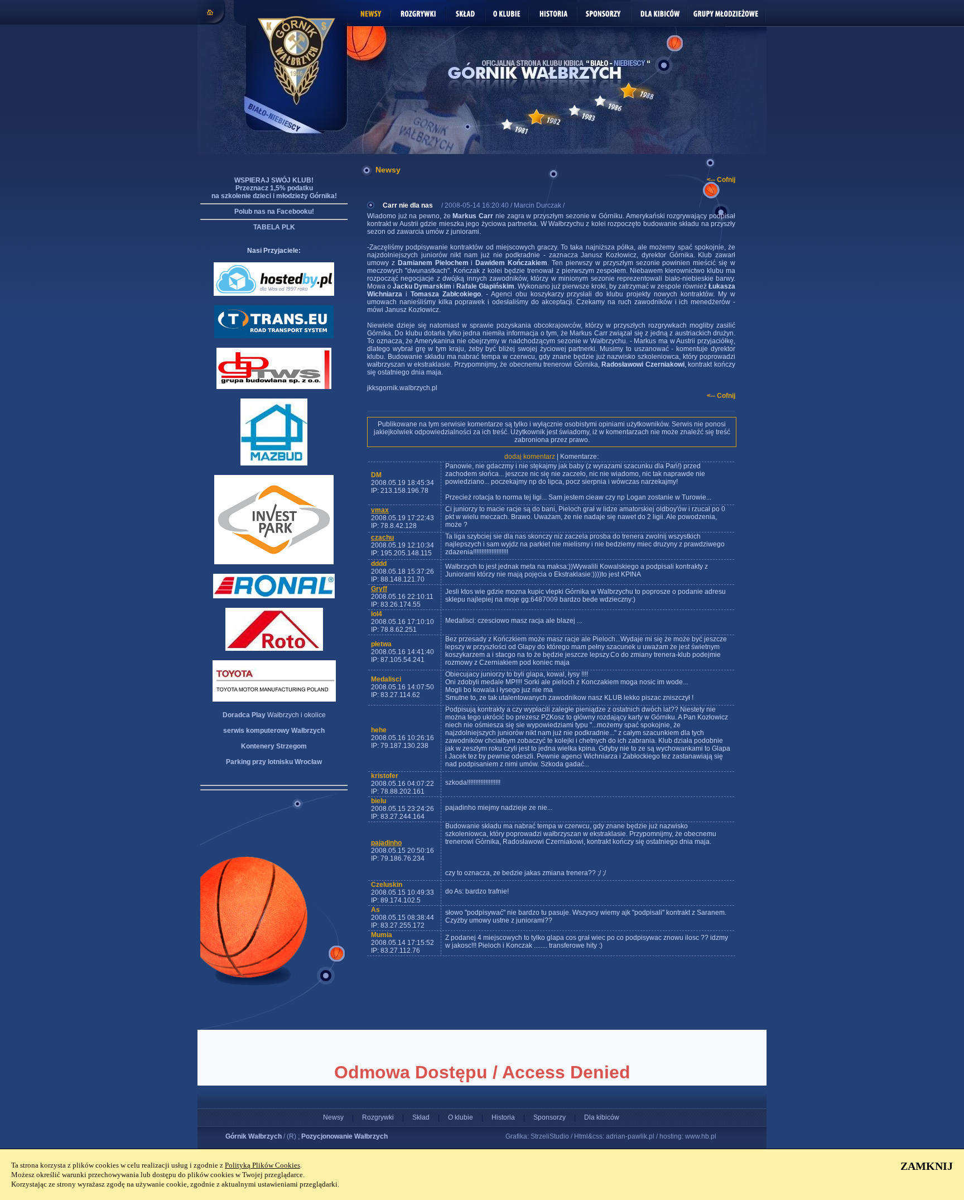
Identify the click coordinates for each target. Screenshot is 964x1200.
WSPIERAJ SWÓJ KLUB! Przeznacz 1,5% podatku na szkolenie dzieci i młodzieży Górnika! (274, 188)
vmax (380, 510)
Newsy (333, 1117)
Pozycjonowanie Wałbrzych (344, 1136)
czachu (382, 537)
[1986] (600, 101)
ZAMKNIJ (926, 1166)
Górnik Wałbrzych (253, 1136)
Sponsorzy (549, 1117)
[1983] (574, 110)
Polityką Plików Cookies (262, 1165)
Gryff (379, 589)
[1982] (536, 117)
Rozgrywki (378, 1117)
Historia (503, 1117)
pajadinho (386, 843)
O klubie (460, 1117)
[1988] (628, 91)
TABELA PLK (274, 227)
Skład (421, 1117)
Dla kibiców (601, 1117)
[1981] (507, 124)
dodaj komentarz (529, 456)
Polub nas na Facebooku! (274, 211)
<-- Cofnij (721, 180)
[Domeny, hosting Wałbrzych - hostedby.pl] (274, 293)
